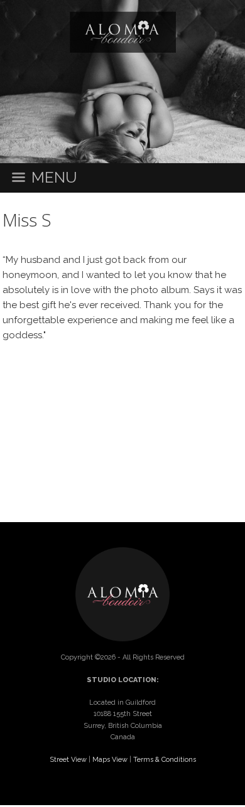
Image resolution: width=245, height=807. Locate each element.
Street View (68, 760)
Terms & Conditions (164, 760)
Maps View (110, 760)
